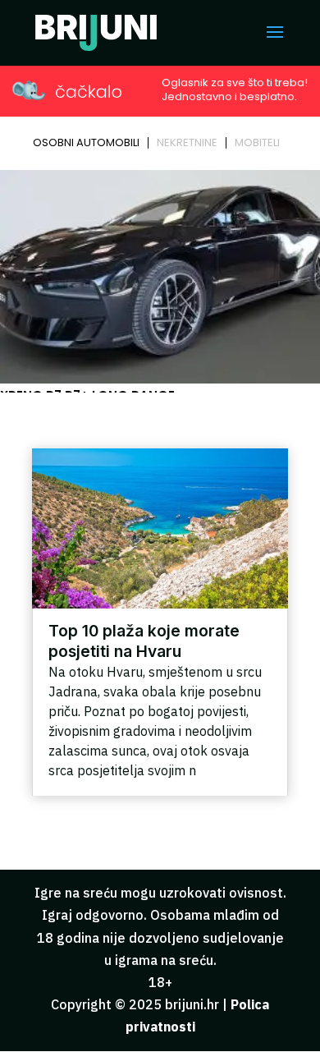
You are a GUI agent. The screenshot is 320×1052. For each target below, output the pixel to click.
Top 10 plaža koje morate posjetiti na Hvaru (144, 641)
